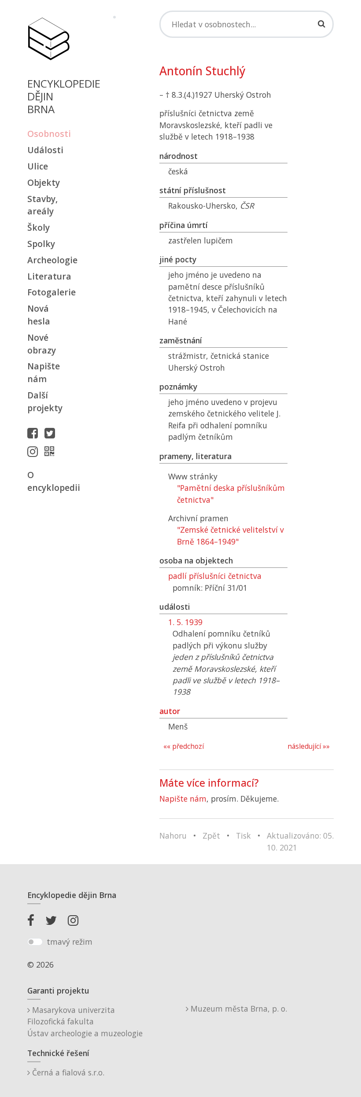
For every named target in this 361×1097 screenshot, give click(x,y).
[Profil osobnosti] (51, 451)
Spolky (41, 244)
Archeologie (48, 260)
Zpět (211, 835)
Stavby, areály (42, 205)
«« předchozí (183, 746)
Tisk (243, 835)
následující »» (308, 746)
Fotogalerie (48, 292)
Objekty (43, 182)
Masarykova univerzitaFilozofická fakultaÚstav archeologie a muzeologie (85, 1021)
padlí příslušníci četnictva (215, 576)
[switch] (35, 942)
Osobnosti (48, 134)
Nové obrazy (41, 343)
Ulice (37, 166)
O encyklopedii (48, 481)
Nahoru (173, 835)
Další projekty (45, 401)
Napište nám (43, 372)
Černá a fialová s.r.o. (67, 1072)
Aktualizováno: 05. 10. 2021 (300, 841)
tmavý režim (69, 941)
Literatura (48, 276)
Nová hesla (38, 314)
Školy (38, 227)
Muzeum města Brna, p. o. (237, 1008)
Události (45, 150)
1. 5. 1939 (185, 622)
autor (169, 711)
